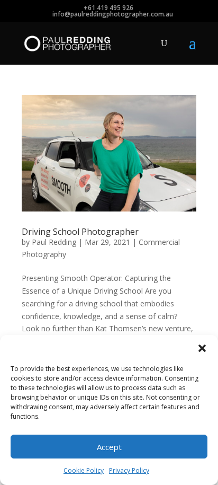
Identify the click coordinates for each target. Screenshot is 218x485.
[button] (202, 348)
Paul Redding (54, 242)
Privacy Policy (129, 470)
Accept (109, 447)
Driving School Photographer (80, 231)
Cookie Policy (83, 470)
